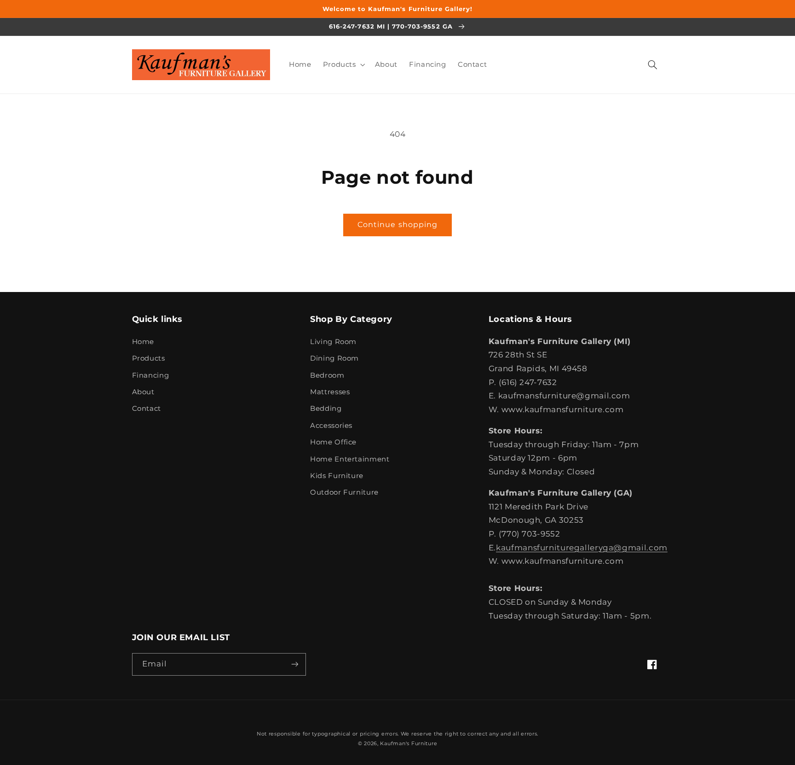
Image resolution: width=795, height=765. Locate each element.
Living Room (333, 342)
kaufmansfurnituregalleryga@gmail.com (582, 547)
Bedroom (327, 375)
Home (143, 342)
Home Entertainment (349, 459)
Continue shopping (397, 224)
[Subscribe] (294, 664)
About (143, 392)
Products (148, 358)
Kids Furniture (336, 476)
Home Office (333, 442)
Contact (146, 408)
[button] (343, 64)
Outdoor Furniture (344, 492)
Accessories (331, 425)
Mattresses (330, 392)
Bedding (325, 408)
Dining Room (334, 358)
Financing (150, 375)
